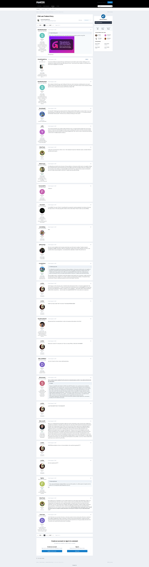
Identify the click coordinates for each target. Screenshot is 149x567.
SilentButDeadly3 (42, 29)
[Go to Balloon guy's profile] (42, 169)
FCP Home (39, 6)
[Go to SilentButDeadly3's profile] (42, 35)
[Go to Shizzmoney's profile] (42, 383)
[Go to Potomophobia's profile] (105, 39)
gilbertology (42, 244)
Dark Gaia (42, 514)
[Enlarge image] (61, 44)
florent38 (42, 204)
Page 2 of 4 (57, 25)
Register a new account (52, 551)
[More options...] (91, 29)
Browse (53, 6)
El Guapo (100, 38)
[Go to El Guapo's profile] (96, 39)
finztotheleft (42, 108)
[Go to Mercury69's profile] (42, 426)
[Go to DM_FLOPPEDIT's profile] (42, 364)
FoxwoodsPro (42, 186)
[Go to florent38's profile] (42, 210)
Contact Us (74, 565)
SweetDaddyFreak (46, 19)
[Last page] (53, 25)
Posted (52, 29)
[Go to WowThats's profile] (42, 153)
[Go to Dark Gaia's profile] (42, 520)
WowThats (42, 147)
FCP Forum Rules (98, 22)
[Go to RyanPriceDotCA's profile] (42, 324)
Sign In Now (77, 551)
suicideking (42, 227)
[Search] (111, 6)
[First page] (38, 25)
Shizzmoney (42, 377)
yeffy (42, 126)
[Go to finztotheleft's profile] (42, 114)
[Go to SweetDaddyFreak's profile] (39, 20)
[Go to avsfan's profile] (42, 289)
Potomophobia (110, 38)
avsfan (42, 283)
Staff (48, 9)
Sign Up (110, 2)
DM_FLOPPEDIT (42, 358)
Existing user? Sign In (101, 2)
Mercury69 (42, 421)
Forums (38, 9)
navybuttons (42, 263)
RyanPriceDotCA (42, 318)
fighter (42, 478)
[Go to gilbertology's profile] (42, 250)
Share (80, 20)
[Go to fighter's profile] (42, 484)
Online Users (53, 9)
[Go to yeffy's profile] (42, 132)
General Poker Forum (52, 20)
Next (50, 25)
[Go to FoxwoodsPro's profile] (42, 191)
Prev (40, 25)
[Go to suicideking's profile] (42, 232)
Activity (58, 6)
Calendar (43, 9)
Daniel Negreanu (46, 6)
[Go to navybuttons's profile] (42, 269)
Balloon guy (42, 163)
